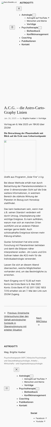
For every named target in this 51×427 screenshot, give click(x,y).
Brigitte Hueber (29, 118)
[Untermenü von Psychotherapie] (40, 27)
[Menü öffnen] (12, 27)
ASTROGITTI (26, 2)
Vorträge (42, 118)
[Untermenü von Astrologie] (34, 15)
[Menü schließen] (19, 8)
